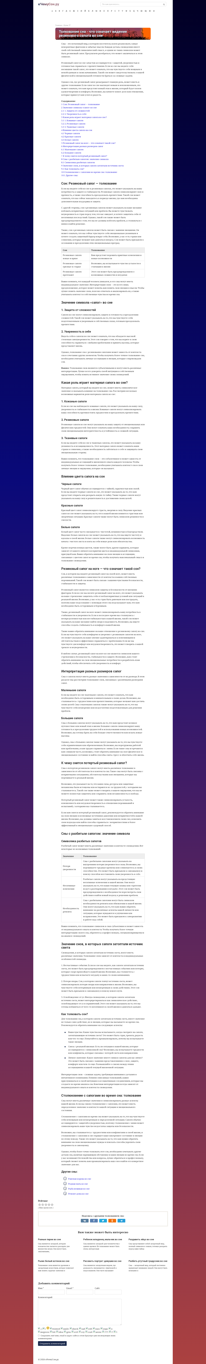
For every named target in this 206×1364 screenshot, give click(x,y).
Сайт (97, 1288)
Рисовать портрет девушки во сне (102, 1261)
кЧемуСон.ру (48, 4)
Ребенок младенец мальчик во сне (102, 1239)
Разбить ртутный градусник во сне (148, 1261)
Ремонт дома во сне (78, 1193)
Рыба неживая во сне (79, 1188)
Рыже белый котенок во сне (53, 1261)
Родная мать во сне (78, 1183)
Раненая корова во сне (79, 1178)
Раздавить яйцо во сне (141, 1239)
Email (70, 1288)
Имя (41, 1288)
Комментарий (45, 1297)
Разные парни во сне (49, 1239)
